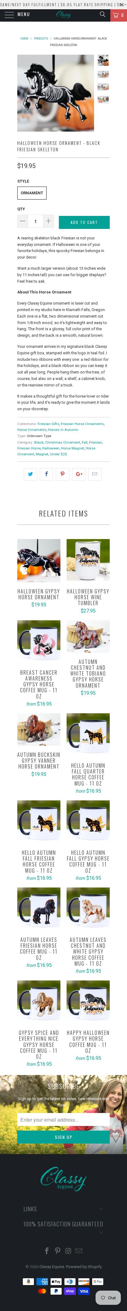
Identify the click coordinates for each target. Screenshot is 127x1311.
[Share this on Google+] (78, 474)
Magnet (42, 454)
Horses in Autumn (63, 430)
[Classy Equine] (63, 15)
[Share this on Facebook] (46, 474)
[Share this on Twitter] (30, 474)
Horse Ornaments (32, 430)
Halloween (50, 448)
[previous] (23, 93)
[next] (88, 93)
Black (38, 442)
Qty (21, 209)
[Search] (102, 14)
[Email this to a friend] (94, 474)
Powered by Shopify (84, 1266)
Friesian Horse (29, 448)
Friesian (95, 442)
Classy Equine (51, 1266)
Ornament (32, 193)
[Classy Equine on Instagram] (68, 1251)
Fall (85, 442)
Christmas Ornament (62, 442)
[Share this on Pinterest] (62, 474)
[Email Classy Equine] (79, 1251)
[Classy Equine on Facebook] (47, 1251)
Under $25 (58, 454)
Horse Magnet (72, 448)
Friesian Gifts (48, 424)
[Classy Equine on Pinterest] (58, 1251)
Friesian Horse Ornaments (82, 424)
